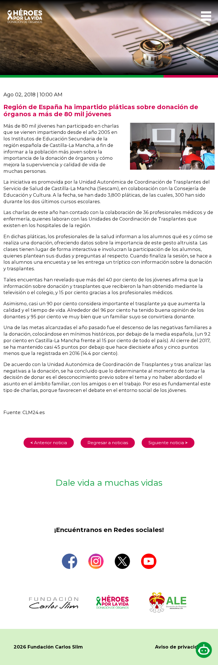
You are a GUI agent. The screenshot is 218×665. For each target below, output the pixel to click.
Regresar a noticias (107, 442)
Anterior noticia (48, 442)
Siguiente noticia (168, 442)
